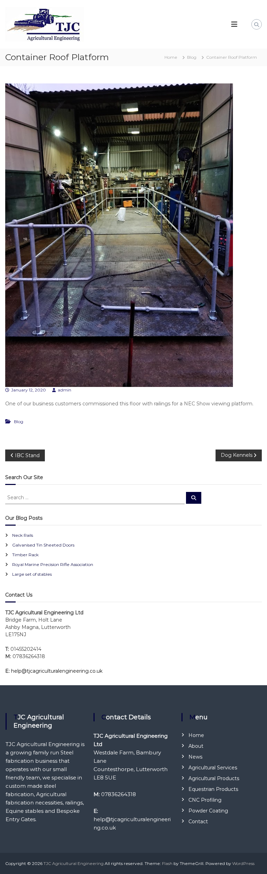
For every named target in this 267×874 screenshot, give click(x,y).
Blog (191, 57)
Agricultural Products (213, 778)
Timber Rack (25, 554)
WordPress (243, 863)
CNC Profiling (204, 800)
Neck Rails (22, 535)
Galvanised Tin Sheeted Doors (43, 545)
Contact (198, 821)
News (195, 757)
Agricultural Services (212, 767)
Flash (167, 863)
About (195, 746)
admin (64, 390)
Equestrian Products (213, 789)
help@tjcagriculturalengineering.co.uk (57, 671)
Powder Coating (208, 811)
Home (196, 735)
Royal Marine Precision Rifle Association (52, 564)
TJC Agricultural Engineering (73, 863)
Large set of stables (32, 574)
